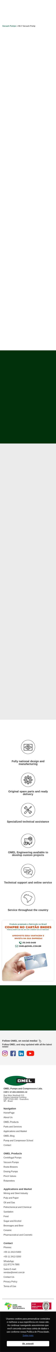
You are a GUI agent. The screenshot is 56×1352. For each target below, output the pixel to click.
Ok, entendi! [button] (28, 1343)
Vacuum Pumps (9, 26)
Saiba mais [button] (28, 1335)
